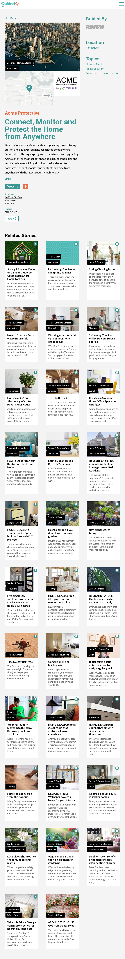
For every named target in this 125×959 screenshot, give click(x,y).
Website (12, 186)
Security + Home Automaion (20, 62)
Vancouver (12, 68)
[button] (29, 88)
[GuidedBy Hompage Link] (10, 4)
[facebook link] (25, 186)
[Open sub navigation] (121, 4)
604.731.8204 (12, 211)
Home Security (95, 68)
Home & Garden (95, 64)
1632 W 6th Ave (13, 197)
